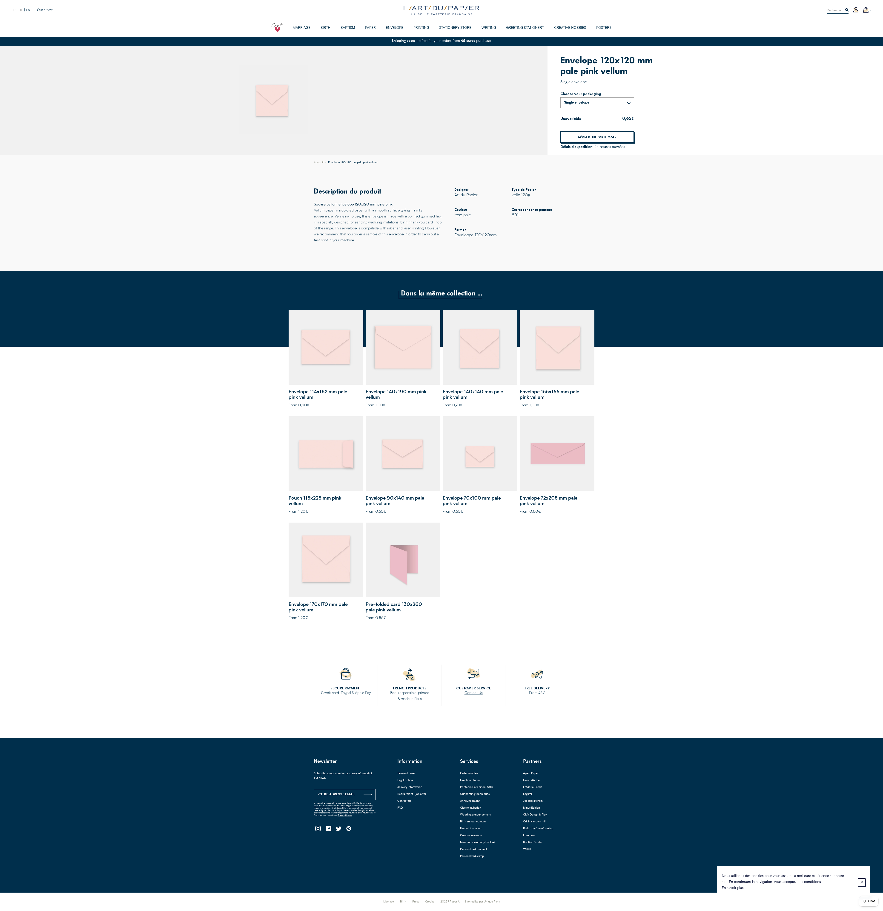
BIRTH (325, 28)
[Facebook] (328, 830)
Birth (403, 901)
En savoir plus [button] (733, 888)
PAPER (370, 28)
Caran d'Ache (531, 780)
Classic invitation (470, 808)
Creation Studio (470, 780)
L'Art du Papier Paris (441, 10)
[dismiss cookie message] (862, 882)
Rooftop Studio (532, 842)
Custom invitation (471, 835)
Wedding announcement (475, 814)
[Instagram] (318, 830)
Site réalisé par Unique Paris (482, 901)
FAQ (400, 808)
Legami (527, 794)
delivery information (409, 787)
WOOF (527, 849)
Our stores (45, 10)
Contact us (404, 801)
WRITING (489, 28)
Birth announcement (473, 821)
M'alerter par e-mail (597, 137)
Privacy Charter (345, 815)
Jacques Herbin (533, 801)
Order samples (469, 773)
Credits (429, 901)
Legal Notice (405, 780)
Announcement (470, 801)
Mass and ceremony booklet (477, 842)
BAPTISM (348, 28)
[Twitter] (339, 830)
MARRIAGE (301, 28)
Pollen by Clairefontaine (538, 828)
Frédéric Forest (532, 787)
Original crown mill (534, 821)
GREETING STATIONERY (525, 28)
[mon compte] (856, 10)
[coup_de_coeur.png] (277, 27)
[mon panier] (866, 10)
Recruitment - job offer (411, 794)
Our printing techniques (475, 794)
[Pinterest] (349, 830)
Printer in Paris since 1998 (476, 787)
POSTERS (603, 28)
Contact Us (473, 693)
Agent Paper (531, 773)
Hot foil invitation (471, 828)
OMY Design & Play (535, 814)
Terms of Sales (406, 773)
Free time (529, 835)
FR (13, 10)
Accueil (319, 162)
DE (21, 10)
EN (28, 10)
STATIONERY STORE (455, 28)
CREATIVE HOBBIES (570, 28)
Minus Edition (531, 808)
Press (415, 901)
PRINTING (421, 28)
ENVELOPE (394, 28)
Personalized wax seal (473, 849)
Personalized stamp (472, 856)
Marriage (388, 901)
